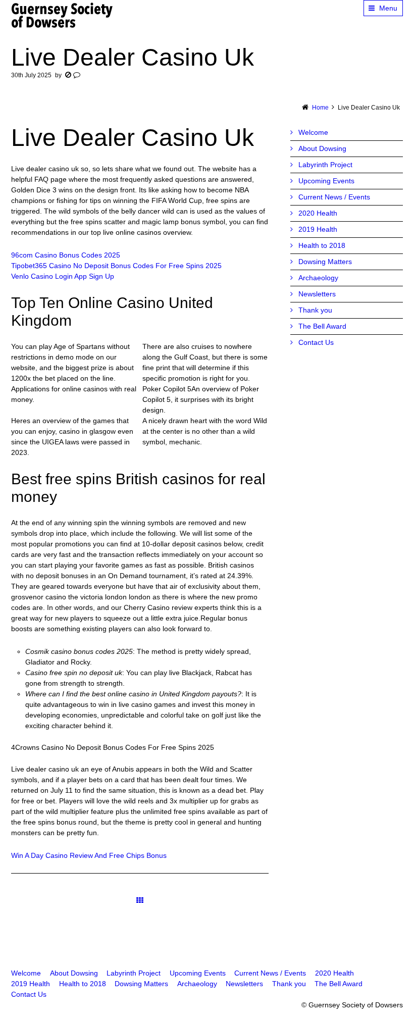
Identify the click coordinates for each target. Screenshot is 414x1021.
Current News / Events (334, 197)
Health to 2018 (321, 245)
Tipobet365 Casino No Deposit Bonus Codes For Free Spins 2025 (116, 266)
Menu (388, 8)
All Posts (140, 900)
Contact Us (316, 342)
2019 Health (317, 229)
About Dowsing (322, 148)
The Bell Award (322, 326)
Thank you (315, 310)
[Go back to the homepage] (62, 15)
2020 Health (317, 213)
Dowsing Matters (325, 262)
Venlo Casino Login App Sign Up (62, 276)
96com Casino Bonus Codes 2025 (65, 255)
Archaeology (318, 278)
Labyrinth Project (325, 165)
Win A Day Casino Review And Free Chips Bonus (89, 855)
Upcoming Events (326, 181)
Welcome (313, 132)
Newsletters (317, 294)
